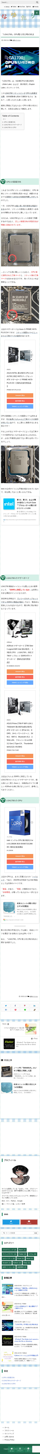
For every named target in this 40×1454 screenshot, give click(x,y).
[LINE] (24, 1010)
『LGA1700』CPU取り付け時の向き (26, 1324)
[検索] (37, 2)
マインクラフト (9, 1254)
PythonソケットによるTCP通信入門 (26, 1355)
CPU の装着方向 (9, 122)
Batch (22, 1250)
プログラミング (9, 1250)
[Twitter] (5, 1006)
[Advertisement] (20, 152)
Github (7, 7)
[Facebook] (15, 1006)
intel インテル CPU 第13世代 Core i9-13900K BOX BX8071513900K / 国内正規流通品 (20, 843)
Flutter (22, 1254)
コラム (32, 1254)
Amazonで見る (20, 395)
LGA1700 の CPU (10, 127)
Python (17, 1263)
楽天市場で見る (20, 401)
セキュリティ (9, 1258)
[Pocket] (15, 1010)
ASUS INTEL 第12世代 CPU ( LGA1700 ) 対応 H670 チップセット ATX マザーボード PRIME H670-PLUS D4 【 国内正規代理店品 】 (20, 379)
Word (29, 1258)
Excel (20, 1258)
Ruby (27, 1263)
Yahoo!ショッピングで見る (20, 406)
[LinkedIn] (34, 1006)
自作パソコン (17, 40)
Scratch (7, 1263)
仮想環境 (21, 1267)
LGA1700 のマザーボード (13, 125)
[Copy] (34, 1010)
